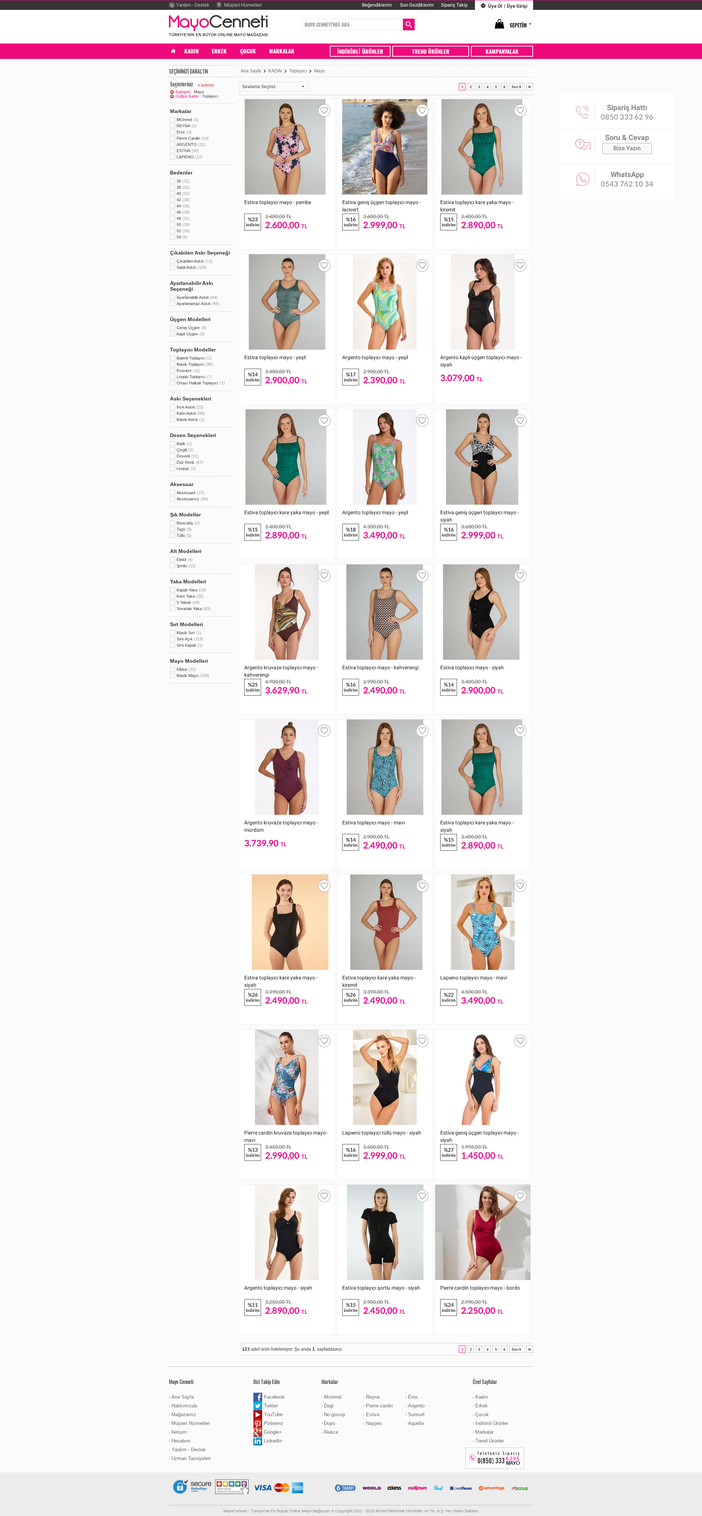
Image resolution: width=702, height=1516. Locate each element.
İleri (515, 87)
